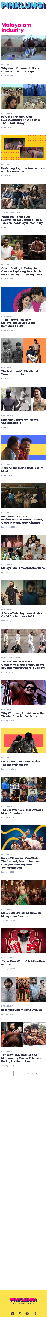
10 (37, 1073)
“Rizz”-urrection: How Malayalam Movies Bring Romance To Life (18, 323)
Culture (4, 213)
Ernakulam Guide (7, 658)
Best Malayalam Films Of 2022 (21, 1010)
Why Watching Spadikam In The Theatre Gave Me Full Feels (23, 714)
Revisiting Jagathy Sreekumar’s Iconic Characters (23, 169)
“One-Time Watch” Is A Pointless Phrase (23, 963)
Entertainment (7, 65)
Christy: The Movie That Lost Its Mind (22, 469)
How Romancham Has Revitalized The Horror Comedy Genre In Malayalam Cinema (22, 519)
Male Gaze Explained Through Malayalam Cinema (21, 914)
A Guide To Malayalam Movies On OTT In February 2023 (21, 614)
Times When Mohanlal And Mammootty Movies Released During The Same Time (21, 1058)
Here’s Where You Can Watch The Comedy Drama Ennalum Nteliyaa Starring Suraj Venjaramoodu (21, 862)
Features (18, 658)
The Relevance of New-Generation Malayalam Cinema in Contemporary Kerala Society (23, 665)
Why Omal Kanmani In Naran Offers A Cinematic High (20, 70)
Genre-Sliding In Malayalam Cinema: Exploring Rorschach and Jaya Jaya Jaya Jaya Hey (21, 271)
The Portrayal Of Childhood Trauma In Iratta (19, 372)
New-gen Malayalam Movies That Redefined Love (20, 763)
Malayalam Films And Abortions (23, 568)
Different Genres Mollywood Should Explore (20, 421)
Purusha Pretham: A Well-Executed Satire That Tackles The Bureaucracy (20, 120)
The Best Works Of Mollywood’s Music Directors (22, 811)
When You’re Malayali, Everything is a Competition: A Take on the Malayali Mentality (22, 220)
